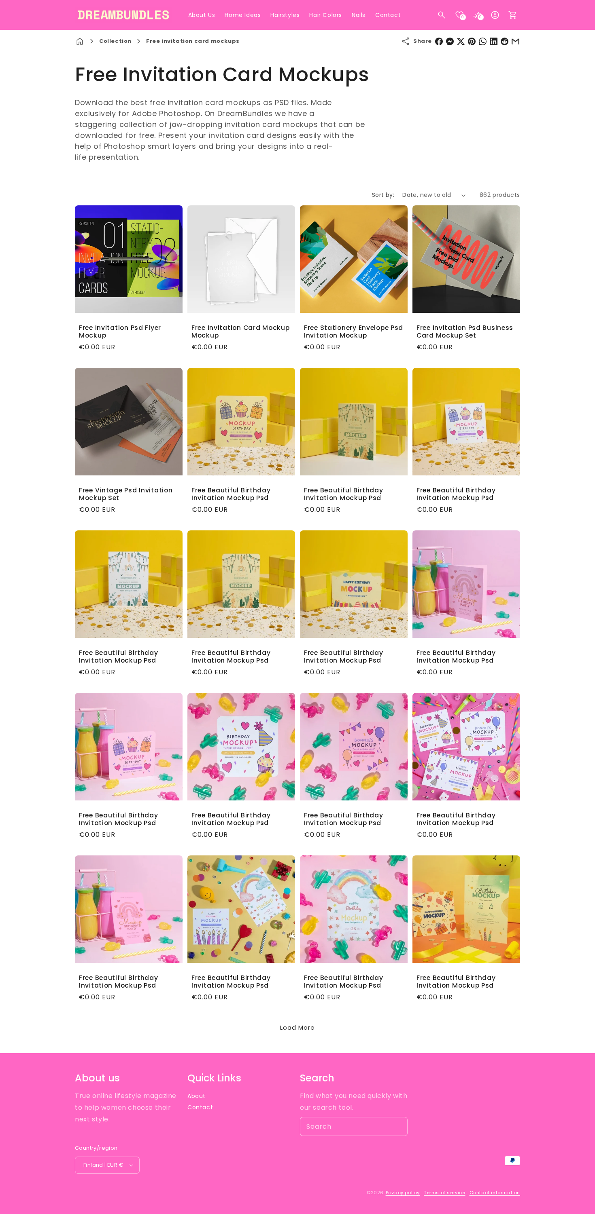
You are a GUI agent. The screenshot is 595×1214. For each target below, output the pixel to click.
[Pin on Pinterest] (471, 41)
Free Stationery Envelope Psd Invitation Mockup (353, 332)
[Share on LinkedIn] (493, 41)
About (196, 1096)
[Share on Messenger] (450, 41)
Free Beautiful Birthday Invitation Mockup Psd (231, 494)
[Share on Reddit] (504, 41)
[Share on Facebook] (439, 41)
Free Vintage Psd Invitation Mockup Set (125, 494)
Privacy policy (403, 1192)
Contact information (495, 1192)
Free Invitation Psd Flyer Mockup (120, 332)
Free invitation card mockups (193, 41)
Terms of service (444, 1192)
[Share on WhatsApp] (482, 41)
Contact (200, 1107)
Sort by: (383, 195)
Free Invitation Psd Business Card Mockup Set (464, 332)
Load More (297, 1027)
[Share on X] (460, 41)
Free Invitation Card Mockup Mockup (240, 332)
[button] (441, 15)
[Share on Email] (515, 41)
